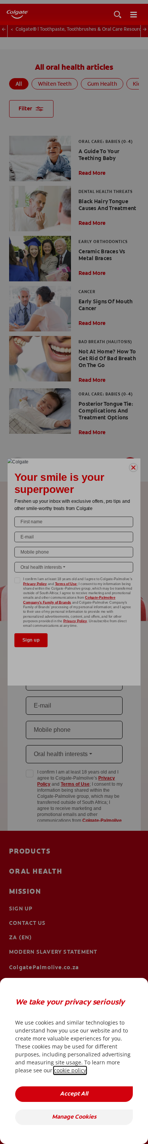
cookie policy (70, 1070)
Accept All (74, 1094)
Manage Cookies (74, 1117)
